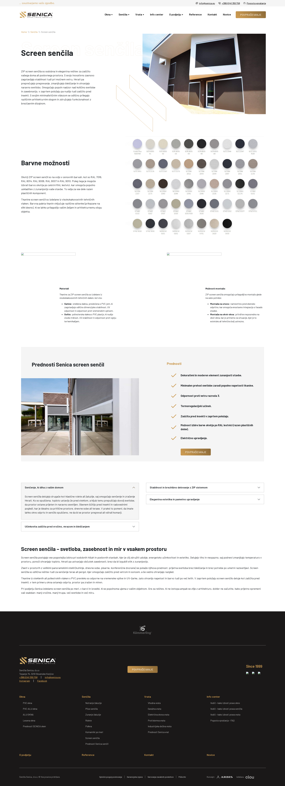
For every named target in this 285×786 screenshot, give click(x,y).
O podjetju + (176, 14)
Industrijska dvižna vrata (159, 726)
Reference (195, 14)
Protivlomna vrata (156, 720)
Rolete (88, 720)
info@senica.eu (207, 3)
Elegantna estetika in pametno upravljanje (175, 499)
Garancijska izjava (135, 777)
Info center (156, 14)
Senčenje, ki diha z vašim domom (44, 487)
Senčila (34, 31)
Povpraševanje (250, 14)
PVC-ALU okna (30, 708)
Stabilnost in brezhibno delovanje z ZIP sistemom (179, 487)
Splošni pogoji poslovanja (110, 777)
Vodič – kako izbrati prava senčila (226, 708)
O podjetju (25, 754)
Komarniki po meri (94, 732)
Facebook (42, 680)
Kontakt (212, 14)
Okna (22, 696)
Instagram (24, 680)
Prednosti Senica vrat (158, 732)
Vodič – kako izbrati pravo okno (225, 703)
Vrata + (139, 14)
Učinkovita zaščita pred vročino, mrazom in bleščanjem (57, 526)
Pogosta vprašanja (256, 3)
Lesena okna (29, 720)
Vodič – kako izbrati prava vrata (225, 714)
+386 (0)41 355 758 (231, 3)
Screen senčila (92, 738)
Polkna (88, 726)
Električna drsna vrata (158, 714)
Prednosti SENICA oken (34, 726)
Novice (227, 14)
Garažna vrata (154, 708)
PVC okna (27, 703)
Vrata (147, 696)
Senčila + (124, 14)
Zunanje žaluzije (93, 714)
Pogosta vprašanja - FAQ (222, 720)
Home (24, 31)
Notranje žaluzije (93, 703)
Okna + (109, 14)
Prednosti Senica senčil (96, 743)
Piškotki (182, 777)
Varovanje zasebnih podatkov (161, 777)
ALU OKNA (28, 714)
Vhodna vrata (154, 703)
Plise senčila (91, 708)
